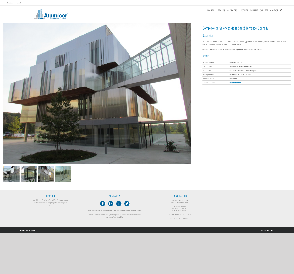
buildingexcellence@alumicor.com (179, 214)
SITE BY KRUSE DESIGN (267, 230)
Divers (50, 205)
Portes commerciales (42, 203)
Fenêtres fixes (47, 200)
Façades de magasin (59, 203)
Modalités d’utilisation (179, 218)
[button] (281, 10)
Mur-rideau (36, 200)
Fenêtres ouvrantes (61, 200)
